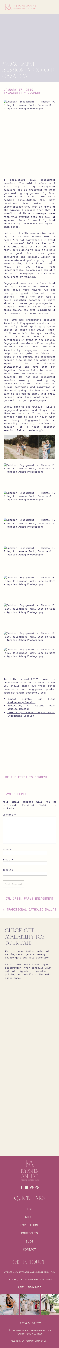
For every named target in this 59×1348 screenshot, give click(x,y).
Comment (9, 814)
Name (7, 849)
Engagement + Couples (22, 92)
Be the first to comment (26, 777)
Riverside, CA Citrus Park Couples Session (31, 707)
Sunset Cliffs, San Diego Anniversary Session (31, 700)
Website (8, 870)
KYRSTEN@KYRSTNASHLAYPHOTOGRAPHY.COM (29, 1272)
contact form (13, 417)
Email (8, 859)
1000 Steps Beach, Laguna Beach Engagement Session (31, 713)
